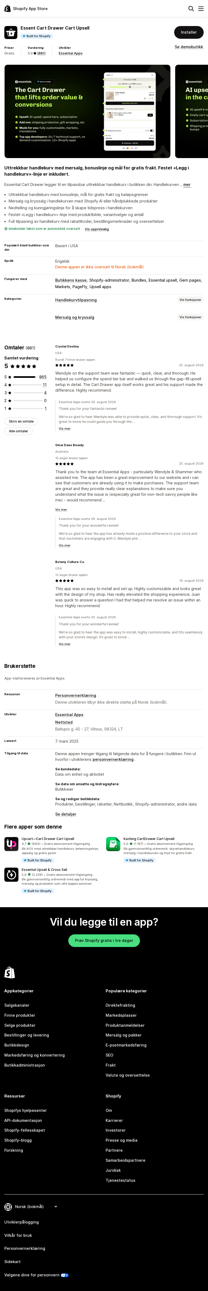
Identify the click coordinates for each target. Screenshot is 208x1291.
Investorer (116, 1130)
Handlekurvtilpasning (76, 300)
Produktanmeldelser (125, 1025)
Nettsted (64, 722)
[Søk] (191, 8)
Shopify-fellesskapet (24, 1130)
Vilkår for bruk (18, 1235)
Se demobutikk (189, 46)
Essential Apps (71, 53)
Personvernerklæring (75, 695)
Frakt (111, 1065)
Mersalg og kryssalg (74, 317)
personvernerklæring (113, 759)
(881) (41, 53)
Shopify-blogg (18, 1140)
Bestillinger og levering (26, 1035)
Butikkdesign (16, 1045)
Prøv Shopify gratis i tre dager (104, 940)
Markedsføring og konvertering (34, 1055)
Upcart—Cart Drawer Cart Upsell (48, 839)
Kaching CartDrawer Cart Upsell (148, 839)
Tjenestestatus (120, 1180)
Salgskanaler (17, 1005)
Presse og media (122, 1140)
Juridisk (113, 1170)
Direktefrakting (120, 1005)
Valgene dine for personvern (32, 1275)
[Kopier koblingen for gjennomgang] (82, 346)
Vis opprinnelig (97, 229)
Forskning (13, 1150)
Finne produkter (19, 1015)
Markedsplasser (121, 1015)
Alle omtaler (18, 431)
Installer (189, 32)
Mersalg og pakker (124, 1035)
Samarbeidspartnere (125, 1160)
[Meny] (201, 8)
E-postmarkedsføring (126, 1045)
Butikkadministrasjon (24, 1065)
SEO (109, 1055)
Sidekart (12, 1261)
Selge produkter (19, 1025)
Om (109, 1110)
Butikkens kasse (71, 280)
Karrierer (114, 1120)
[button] (53, 850)
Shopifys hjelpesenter (25, 1110)
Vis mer (64, 428)
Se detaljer (65, 814)
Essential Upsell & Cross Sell (44, 870)
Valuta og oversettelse (128, 1075)
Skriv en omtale (21, 421)
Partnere (114, 1150)
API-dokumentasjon (23, 1120)
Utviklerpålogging (21, 1222)
